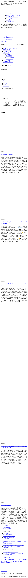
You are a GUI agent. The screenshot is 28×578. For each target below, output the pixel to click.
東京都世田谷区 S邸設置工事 (7, 154)
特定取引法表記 (7, 39)
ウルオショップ (6, 557)
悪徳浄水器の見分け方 (8, 543)
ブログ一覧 (6, 53)
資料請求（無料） (8, 62)
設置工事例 (9, 56)
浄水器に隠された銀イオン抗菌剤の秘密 (11, 546)
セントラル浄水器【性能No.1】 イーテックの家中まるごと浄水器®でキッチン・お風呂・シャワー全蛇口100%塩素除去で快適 (14, 561)
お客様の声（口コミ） (9, 51)
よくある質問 (6, 538)
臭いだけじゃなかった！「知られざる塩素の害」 (13, 545)
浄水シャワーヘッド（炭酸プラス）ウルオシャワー (14, 553)
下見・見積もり (10, 57)
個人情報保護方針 (8, 37)
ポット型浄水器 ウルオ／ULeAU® (10, 552)
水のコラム (9, 54)
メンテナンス (9, 59)
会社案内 (5, 36)
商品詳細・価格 (7, 50)
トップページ (6, 47)
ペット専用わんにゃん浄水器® (9, 556)
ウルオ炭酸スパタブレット (9, 554)
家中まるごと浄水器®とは (10, 48)
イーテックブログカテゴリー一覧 (10, 539)
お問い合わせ (6, 60)
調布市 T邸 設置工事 (6, 505)
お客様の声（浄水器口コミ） (9, 537)
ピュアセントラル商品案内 (9, 536)
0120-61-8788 (4, 41)
